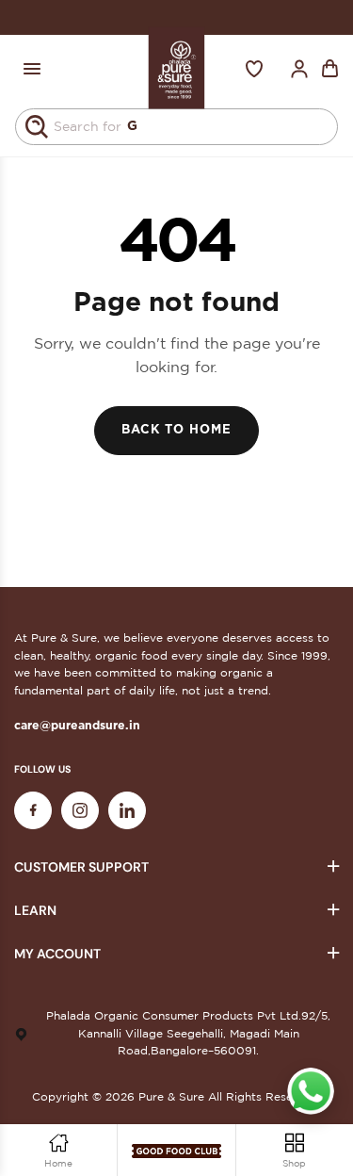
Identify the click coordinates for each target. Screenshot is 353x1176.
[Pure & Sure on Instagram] (80, 810)
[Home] (176, 68)
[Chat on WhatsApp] (310, 1091)
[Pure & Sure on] (127, 810)
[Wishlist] (254, 68)
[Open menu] (32, 69)
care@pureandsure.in (77, 725)
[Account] (299, 68)
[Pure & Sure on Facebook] (33, 810)
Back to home (176, 430)
